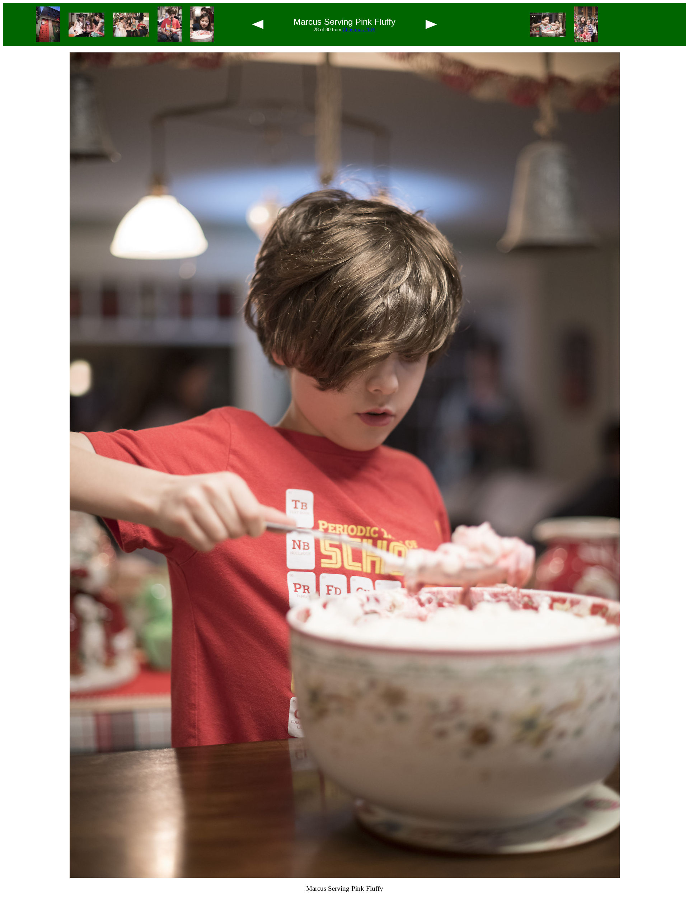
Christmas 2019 (359, 29)
